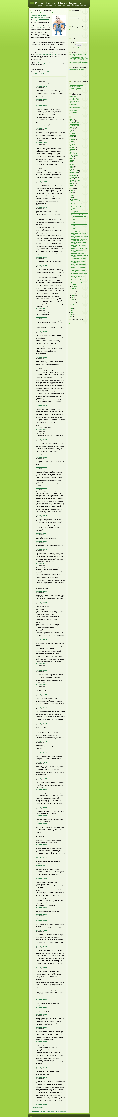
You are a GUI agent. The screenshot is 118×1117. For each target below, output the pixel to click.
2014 (71, 196)
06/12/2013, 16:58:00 (41, 684)
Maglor (72, 158)
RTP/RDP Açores (74, 98)
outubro (74, 288)
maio (73, 297)
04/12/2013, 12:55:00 (41, 317)
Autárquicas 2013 (38, 73)
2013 (71, 197)
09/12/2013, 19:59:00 (41, 823)
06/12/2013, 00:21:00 (41, 515)
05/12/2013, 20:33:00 (41, 457)
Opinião (72, 166)
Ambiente (72, 121)
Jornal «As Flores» (74, 153)
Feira (71, 141)
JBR (71, 152)
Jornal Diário (73, 96)
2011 (71, 308)
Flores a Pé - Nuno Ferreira (77, 142)
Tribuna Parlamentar (75, 180)
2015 (71, 194)
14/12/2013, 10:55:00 (41, 967)
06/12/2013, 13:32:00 (41, 602)
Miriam (72, 160)
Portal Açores (73, 110)
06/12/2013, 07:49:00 (41, 564)
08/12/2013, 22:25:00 (41, 778)
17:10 (48, 71)
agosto (73, 291)
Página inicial (50, 1111)
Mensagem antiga (61, 1111)
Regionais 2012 (74, 172)
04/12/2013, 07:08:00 (41, 181)
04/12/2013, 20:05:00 (41, 357)
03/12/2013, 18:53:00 (41, 99)
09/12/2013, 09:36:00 (41, 789)
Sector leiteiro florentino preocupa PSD (77, 231)
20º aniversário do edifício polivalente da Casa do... (78, 201)
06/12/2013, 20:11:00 (41, 707)
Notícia (44, 73)
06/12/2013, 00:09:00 (41, 488)
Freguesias (73, 147)
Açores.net (72, 109)
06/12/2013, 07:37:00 (41, 549)
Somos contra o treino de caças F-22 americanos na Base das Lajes (79, 63)
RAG (71, 169)
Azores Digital (73, 112)
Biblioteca (72, 127)
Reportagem (73, 175)
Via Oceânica (73, 113)
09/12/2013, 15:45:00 (41, 807)
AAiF (71, 119)
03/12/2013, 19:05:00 (41, 105)
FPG (71, 146)
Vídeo (71, 185)
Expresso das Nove (75, 107)
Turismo (72, 183)
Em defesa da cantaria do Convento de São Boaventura (79, 55)
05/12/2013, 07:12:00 (41, 367)
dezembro (74, 199)
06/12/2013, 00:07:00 (41, 467)
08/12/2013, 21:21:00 (41, 762)
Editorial (72, 138)
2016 (71, 192)
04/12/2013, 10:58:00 (41, 265)
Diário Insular (73, 104)
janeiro (73, 304)
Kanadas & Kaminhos (75, 88)
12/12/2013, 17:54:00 (41, 907)
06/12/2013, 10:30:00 (41, 591)
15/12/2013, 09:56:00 (41, 1027)
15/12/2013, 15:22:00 (41, 1041)
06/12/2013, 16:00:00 (41, 670)
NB (71, 161)
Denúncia (72, 131)
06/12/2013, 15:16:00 (41, 663)
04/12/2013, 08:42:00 (41, 207)
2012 (71, 307)
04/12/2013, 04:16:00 (41, 142)
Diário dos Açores (74, 101)
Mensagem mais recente (38, 1111)
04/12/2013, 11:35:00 (41, 309)
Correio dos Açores (75, 102)
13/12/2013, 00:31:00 (41, 914)
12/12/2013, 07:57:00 (41, 878)
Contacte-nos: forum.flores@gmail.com (76, 84)
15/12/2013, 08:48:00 (41, 1014)
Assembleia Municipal (40, 63)
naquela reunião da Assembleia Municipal (46, 54)
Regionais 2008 (74, 171)
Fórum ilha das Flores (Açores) (58, 3)
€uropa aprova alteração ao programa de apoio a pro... (78, 215)
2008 (71, 314)
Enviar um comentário (39, 1107)
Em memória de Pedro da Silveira (79, 248)
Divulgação (73, 135)
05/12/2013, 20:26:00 (41, 439)
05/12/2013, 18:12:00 (41, 429)
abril (73, 299)
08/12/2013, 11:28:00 (41, 752)
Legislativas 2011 (74, 155)
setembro (74, 290)
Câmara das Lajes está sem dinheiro (44, 13)
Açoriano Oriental (74, 99)
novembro (74, 286)
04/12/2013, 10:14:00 (41, 257)
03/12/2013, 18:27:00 (41, 86)
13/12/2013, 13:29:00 (41, 920)
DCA (71, 130)
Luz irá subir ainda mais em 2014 (79, 213)
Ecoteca (72, 136)
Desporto (72, 133)
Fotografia (72, 144)
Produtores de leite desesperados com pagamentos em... (79, 274)
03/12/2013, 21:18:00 (41, 128)
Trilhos (72, 181)
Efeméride (72, 139)
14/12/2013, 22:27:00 (41, 1007)
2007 (71, 316)
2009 (71, 312)
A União (72, 106)
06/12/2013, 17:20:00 (41, 694)
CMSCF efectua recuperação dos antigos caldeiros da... (79, 240)
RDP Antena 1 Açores (38, 67)
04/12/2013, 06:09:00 (41, 167)
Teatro (71, 178)
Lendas (72, 156)
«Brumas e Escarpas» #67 (77, 253)
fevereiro (74, 302)
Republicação (73, 177)
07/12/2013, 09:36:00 (41, 723)
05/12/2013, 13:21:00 (41, 405)
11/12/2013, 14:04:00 (41, 857)
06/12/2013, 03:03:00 (41, 541)
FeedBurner (81, 47)
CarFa (71, 128)
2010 (71, 310)
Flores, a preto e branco (76, 89)
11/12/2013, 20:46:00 (41, 865)
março (73, 301)
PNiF (71, 167)
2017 (71, 190)
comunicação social (39, 27)
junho (73, 295)
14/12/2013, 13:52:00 (41, 999)
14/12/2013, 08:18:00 (41, 946)
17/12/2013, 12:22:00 (41, 1077)
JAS (71, 150)
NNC (71, 163)
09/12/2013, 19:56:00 (41, 815)
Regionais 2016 (74, 174)
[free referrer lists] (69, 323)
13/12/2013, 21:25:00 (41, 930)
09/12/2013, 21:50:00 (41, 835)
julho (73, 293)
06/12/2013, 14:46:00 (41, 639)
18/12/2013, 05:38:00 (41, 1104)
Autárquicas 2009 (74, 122)
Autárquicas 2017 (74, 125)
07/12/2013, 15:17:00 (41, 741)
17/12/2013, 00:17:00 (41, 1067)
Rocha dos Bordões (75, 86)
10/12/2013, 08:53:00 (41, 844)
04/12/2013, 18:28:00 (41, 331)
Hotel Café (72, 149)
